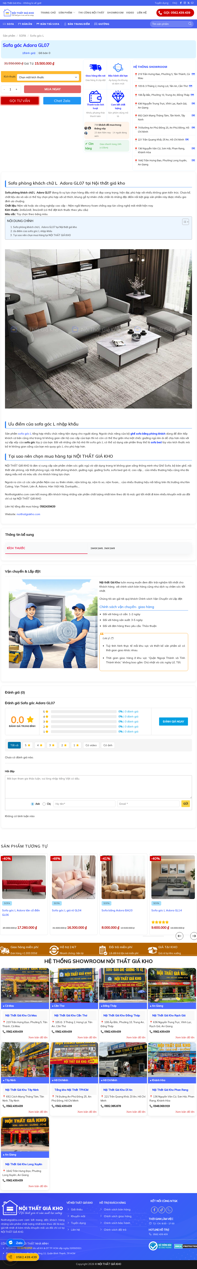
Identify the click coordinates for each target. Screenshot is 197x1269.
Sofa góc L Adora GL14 (166, 910)
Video (130, 12)
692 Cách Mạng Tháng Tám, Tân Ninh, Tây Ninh (161, 117)
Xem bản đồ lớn (38, 1037)
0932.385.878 (112, 1106)
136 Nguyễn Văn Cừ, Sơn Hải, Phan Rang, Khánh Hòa (161, 150)
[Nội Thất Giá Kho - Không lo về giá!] (19, 12)
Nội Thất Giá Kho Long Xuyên (23, 1164)
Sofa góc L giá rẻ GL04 (66, 910)
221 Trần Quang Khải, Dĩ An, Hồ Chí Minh (161, 139)
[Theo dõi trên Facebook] (181, 3)
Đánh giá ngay (173, 721)
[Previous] (179, 936)
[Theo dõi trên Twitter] (188, 3)
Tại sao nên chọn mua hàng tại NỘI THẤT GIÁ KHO (42, 235)
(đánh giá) (29, 53)
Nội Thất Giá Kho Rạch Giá (168, 1015)
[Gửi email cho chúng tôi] (192, 3)
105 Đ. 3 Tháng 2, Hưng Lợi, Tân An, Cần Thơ (163, 86)
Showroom (115, 12)
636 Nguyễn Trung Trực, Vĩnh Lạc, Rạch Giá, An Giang (162, 105)
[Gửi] (190, 24)
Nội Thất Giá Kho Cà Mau (21, 1015)
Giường (103, 24)
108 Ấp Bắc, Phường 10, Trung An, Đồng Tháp (163, 95)
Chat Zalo (62, 100)
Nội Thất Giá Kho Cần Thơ (70, 1015)
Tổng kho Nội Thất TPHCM (71, 1090)
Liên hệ (142, 12)
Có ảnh (108, 745)
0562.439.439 (14, 1031)
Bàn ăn (27, 24)
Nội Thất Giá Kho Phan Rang (170, 1090)
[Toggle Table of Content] (183, 222)
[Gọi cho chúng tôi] (169, 1210)
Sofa (10, 24)
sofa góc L (25, 433)
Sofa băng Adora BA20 (117, 910)
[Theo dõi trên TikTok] (161, 1210)
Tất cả (14, 745)
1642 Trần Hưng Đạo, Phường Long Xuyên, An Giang (162, 162)
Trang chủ (48, 12)
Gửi (185, 803)
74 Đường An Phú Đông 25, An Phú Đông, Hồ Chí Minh (163, 129)
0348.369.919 (161, 1106)
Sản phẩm (65, 12)
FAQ (175, 3)
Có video (91, 745)
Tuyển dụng (161, 3)
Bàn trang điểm (79, 24)
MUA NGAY (52, 89)
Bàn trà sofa (49, 24)
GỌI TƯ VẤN (20, 100)
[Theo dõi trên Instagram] (185, 3)
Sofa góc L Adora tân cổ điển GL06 (21, 913)
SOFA (22, 35)
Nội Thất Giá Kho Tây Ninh (22, 1090)
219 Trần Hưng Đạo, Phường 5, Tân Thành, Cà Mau (164, 76)
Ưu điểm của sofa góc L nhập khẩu (32, 231)
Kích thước (10, 76)
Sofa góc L (37, 35)
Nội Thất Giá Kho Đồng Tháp (122, 1015)
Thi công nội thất (91, 12)
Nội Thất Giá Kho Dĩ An (118, 1090)
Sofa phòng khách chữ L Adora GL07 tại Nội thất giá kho (45, 227)
